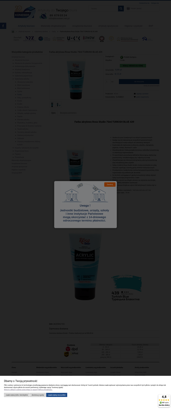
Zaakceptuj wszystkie (57, 395)
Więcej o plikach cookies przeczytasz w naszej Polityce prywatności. (28, 390)
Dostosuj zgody (38, 395)
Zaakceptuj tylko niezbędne (17, 395)
